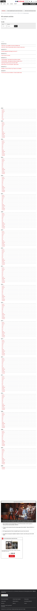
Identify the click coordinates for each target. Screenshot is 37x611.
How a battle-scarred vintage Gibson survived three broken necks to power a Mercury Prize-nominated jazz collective (17, 524)
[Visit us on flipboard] (21, 1)
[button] (35, 1)
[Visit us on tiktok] (23, 1)
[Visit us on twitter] (17, 1)
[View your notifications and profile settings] (32, 1)
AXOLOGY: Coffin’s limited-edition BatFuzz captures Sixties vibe (13, 47)
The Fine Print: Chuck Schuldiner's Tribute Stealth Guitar (11, 72)
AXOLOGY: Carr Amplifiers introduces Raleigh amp (10, 45)
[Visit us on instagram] (18, 1)
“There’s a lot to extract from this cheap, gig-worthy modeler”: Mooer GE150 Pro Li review (18, 528)
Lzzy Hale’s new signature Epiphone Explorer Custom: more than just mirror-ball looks (18, 534)
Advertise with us (15, 601)
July (2, 117)
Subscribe (26, 1)
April (2, 113)
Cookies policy (3, 601)
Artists (4, 3)
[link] (10, 538)
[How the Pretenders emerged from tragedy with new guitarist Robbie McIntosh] (18, 512)
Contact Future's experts (17, 599)
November (3, 135)
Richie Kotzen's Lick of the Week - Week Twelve (9, 64)
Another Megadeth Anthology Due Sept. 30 (9, 51)
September (3, 133)
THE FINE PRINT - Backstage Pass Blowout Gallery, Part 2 (11, 61)
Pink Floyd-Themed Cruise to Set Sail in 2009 (9, 62)
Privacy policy (26, 599)
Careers (25, 603)
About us (14, 603)
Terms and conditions (4, 599)
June (2, 116)
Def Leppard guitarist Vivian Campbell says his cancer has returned (16, 531)
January (3, 109)
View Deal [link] (12, 556)
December (3, 137)
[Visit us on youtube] (20, 1)
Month (8, 24)
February (3, 111)
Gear (8, 3)
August (3, 119)
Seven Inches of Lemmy (5, 55)
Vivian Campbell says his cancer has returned (14, 10)
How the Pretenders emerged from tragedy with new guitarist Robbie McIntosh (18, 521)
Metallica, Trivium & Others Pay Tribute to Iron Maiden (11, 68)
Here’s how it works (26, 13)
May (2, 115)
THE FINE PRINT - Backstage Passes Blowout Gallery (10, 59)
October (3, 134)
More (15, 3)
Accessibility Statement (28, 601)
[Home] (1, 4)
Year (3, 24)
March (3, 112)
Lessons (11, 3)
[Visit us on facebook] (15, 1)
